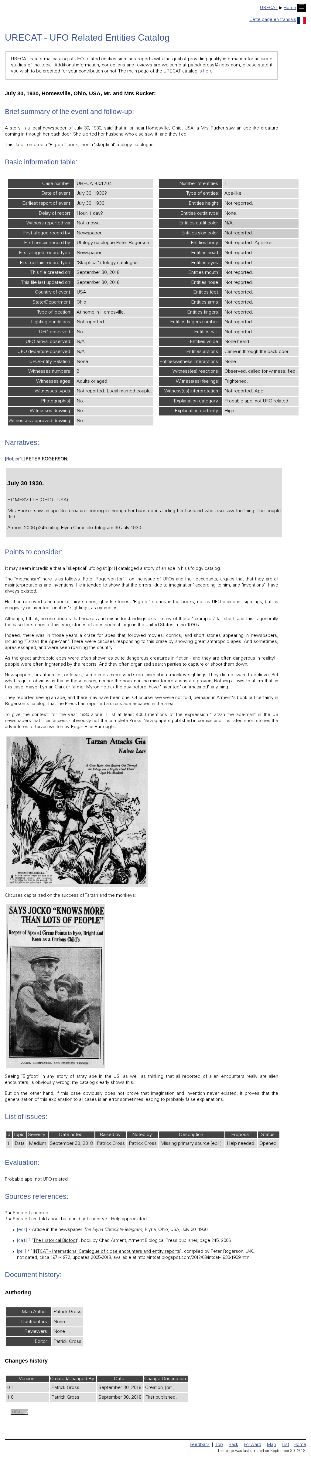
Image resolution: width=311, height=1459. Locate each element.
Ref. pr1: (14, 459)
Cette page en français (272, 20)
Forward (252, 1445)
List (285, 1445)
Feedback (200, 1445)
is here (206, 71)
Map (271, 1445)
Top (219, 1445)
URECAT (269, 8)
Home (290, 8)
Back (233, 1445)
